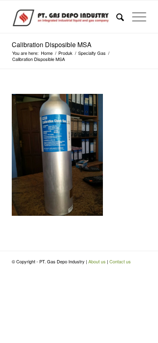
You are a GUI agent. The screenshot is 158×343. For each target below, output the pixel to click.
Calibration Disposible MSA (52, 44)
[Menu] (135, 16)
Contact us (120, 261)
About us (97, 261)
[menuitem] (116, 16)
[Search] (116, 16)
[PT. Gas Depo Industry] (65, 16)
